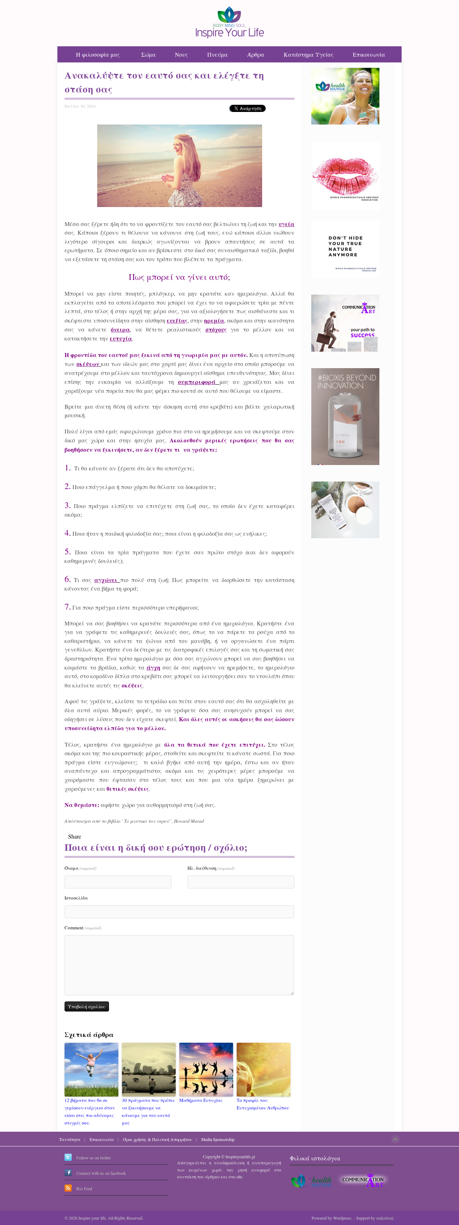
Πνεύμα (217, 54)
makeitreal (384, 1218)
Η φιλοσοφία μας (98, 54)
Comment (83, 927)
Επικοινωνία (369, 54)
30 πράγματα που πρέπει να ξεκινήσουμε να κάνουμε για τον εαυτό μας (148, 1111)
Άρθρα (255, 54)
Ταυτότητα (70, 1139)
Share (74, 836)
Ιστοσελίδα (76, 898)
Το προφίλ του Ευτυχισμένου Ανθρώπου (263, 1104)
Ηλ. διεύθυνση (211, 868)
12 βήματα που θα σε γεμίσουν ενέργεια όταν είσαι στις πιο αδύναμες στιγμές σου (90, 1111)
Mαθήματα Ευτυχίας (201, 1100)
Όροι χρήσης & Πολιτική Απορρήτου (157, 1139)
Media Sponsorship (218, 1139)
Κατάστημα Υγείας (308, 54)
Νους (181, 54)
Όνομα (80, 868)
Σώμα (148, 54)
